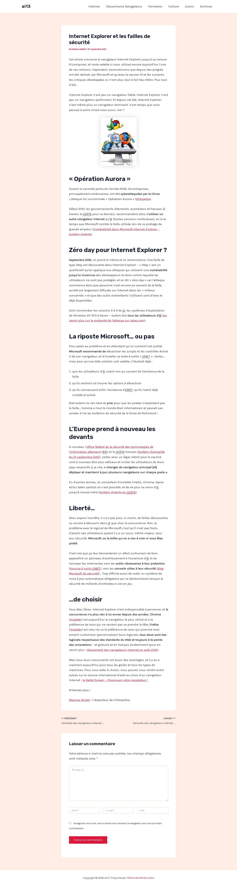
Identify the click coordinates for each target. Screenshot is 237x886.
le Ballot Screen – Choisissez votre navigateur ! (115, 680)
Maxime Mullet (79, 700)
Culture (173, 6)
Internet (94, 6)
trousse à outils (85, 568)
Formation (155, 6)
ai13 (26, 6)
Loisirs (189, 6)
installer (75, 619)
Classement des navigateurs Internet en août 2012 (122, 650)
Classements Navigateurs (124, 6)
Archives (206, 6)
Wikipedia (143, 199)
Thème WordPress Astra (140, 877)
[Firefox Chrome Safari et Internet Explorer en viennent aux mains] (118, 141)
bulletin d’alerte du (117, 492)
